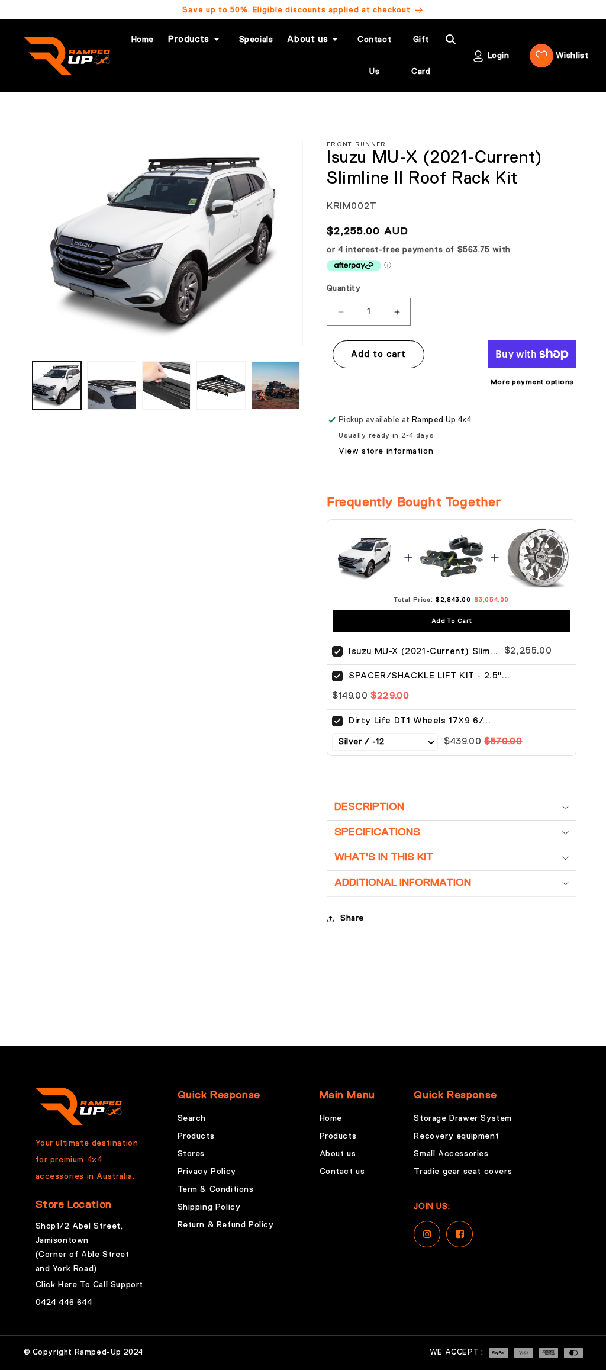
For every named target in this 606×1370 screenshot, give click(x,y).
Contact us (342, 1172)
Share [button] (352, 918)
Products (196, 1136)
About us (338, 1154)
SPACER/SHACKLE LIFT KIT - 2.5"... (429, 675)
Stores (191, 1154)
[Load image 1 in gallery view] (57, 385)
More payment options (532, 382)
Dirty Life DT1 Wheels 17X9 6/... (420, 720)
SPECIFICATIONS (377, 832)
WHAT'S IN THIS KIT (383, 857)
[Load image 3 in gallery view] (166, 385)
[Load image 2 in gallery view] (111, 385)
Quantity (343, 288)
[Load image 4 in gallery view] (220, 385)
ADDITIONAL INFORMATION (402, 882)
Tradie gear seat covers (463, 1172)
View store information (386, 451)
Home (142, 40)
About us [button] (307, 39)
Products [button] (188, 39)
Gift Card (420, 56)
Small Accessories (451, 1154)
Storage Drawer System (463, 1118)
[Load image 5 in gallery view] (276, 385)
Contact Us (374, 56)
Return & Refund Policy (226, 1225)
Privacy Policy (207, 1172)
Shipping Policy (209, 1207)
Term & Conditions (216, 1189)
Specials (256, 40)
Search (192, 1118)
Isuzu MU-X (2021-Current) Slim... (423, 651)
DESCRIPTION (369, 807)
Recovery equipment (456, 1136)
